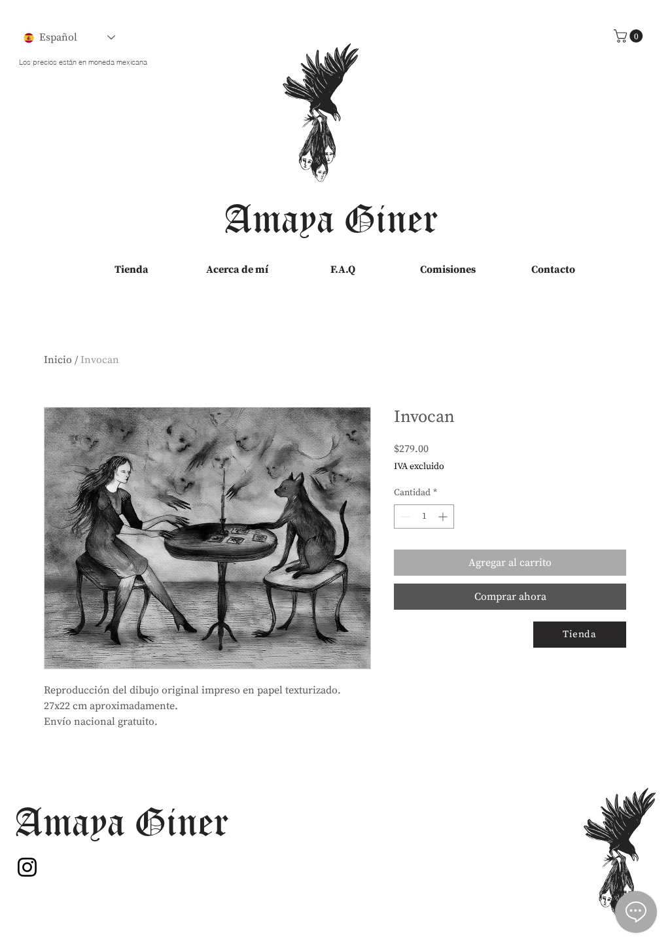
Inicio (58, 359)
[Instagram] (27, 867)
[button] (630, 36)
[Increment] (444, 516)
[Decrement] (404, 516)
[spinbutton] (424, 516)
